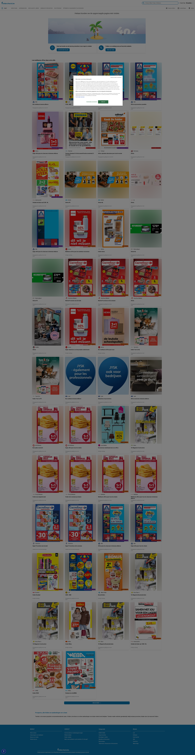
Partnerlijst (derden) (80, 97)
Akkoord (103, 101)
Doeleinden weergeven (91, 101)
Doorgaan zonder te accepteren (116, 77)
